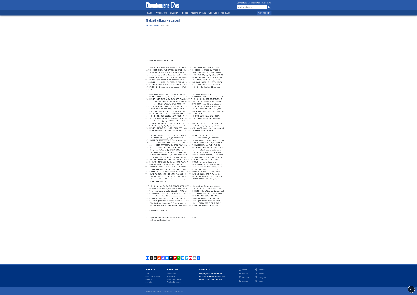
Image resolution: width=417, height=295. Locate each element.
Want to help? (264, 13)
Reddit (244, 270)
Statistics (149, 282)
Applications (161, 13)
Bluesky (245, 281)
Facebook (261, 270)
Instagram (262, 277)
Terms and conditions (153, 291)
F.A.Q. (148, 274)
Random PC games (173, 282)
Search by (174, 13)
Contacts (149, 279)
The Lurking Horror (152, 25)
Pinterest (245, 277)
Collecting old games (153, 276)
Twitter (261, 274)
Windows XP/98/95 (198, 13)
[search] (269, 7)
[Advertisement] (208, 44)
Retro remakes (172, 276)
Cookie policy (178, 291)
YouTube (245, 274)
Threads (261, 281)
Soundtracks (171, 274)
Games (149, 13)
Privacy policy (167, 291)
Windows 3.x (213, 13)
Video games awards (174, 279)
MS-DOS (185, 13)
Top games (225, 13)
